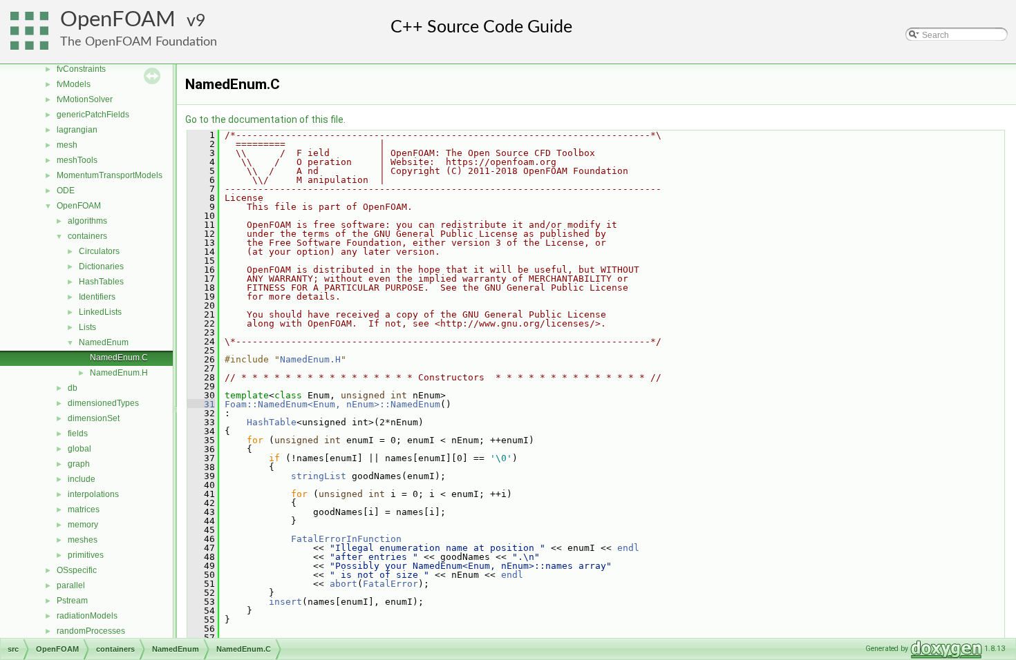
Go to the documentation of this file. (265, 119)
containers (87, 236)
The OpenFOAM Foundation (138, 41)
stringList (318, 476)
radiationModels (87, 616)
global (79, 449)
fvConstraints (81, 69)
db (72, 388)
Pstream (72, 600)
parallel (71, 585)
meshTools (77, 160)
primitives (86, 555)
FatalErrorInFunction (346, 539)
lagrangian (77, 130)
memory (83, 525)
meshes (82, 540)
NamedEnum (104, 342)
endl (628, 548)
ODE (66, 190)
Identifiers (97, 297)
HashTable (272, 422)
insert (285, 601)
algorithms (87, 221)
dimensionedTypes (103, 403)
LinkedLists (100, 312)
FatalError (390, 584)
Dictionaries (101, 266)
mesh (67, 145)
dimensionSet (94, 418)
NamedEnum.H (119, 373)
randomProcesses (91, 631)
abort (343, 584)
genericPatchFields (93, 114)
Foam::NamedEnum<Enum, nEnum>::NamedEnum (332, 404)
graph (79, 464)
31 (201, 404)
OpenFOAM (118, 19)
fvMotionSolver (85, 99)
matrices (84, 509)
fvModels (74, 84)
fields (78, 433)
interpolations (93, 494)
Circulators (99, 251)
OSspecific (77, 570)
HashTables (101, 282)
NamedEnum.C (119, 357)
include (81, 479)
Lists (87, 327)
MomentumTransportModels (109, 175)
